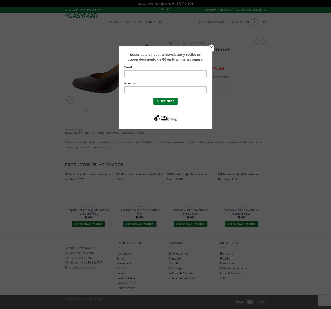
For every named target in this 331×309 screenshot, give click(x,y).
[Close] (211, 48)
